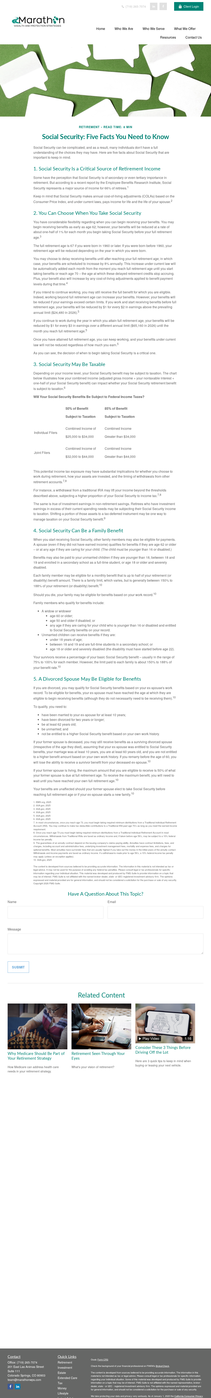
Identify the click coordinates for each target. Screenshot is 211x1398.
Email (112, 901)
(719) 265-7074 (135, 6)
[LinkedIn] (153, 6)
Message (14, 929)
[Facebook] (163, 6)
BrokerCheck (162, 1365)
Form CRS (102, 1359)
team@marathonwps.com (24, 1380)
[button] (101, 28)
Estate (62, 1373)
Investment (65, 1367)
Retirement (65, 1362)
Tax (60, 1383)
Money (62, 1388)
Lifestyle (63, 1393)
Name (12, 901)
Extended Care (67, 1378)
